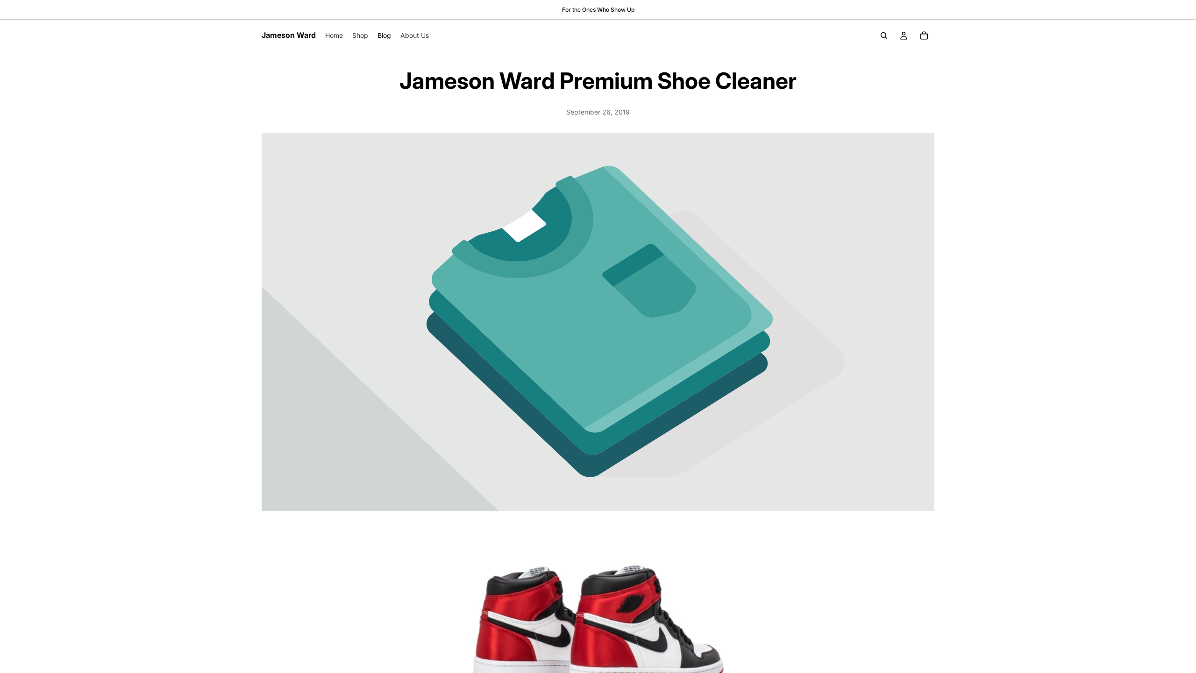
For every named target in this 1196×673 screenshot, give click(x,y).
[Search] (884, 35)
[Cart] (924, 35)
